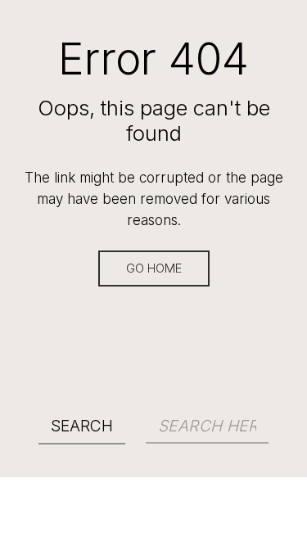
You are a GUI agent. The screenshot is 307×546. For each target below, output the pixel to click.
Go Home (154, 268)
